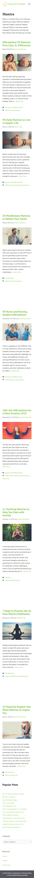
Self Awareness (16, 281)
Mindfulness (25, 185)
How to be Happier (8, 803)
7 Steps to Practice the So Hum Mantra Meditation (16, 612)
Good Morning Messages (9, 800)
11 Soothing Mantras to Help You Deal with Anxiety (15, 512)
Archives (5, 861)
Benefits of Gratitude (8, 797)
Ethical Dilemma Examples (10, 815)
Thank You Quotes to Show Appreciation (14, 821)
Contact (4, 856)
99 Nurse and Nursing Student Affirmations (14, 313)
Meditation (15, 676)
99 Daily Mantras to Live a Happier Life (16, 121)
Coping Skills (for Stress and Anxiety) (13, 818)
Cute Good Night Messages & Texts (13, 812)
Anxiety (8, 577)
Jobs (16, 380)
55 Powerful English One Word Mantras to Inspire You (16, 710)
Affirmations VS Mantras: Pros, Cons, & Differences (16, 44)
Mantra (17, 110)
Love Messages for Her (9, 806)
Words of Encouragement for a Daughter (14, 809)
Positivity (5, 479)
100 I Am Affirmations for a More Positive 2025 (16, 412)
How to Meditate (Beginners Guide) (13, 794)
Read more (19, 101)
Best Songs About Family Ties (11, 827)
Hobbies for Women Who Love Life (13, 824)
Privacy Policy (6, 865)
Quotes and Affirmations (14, 107)
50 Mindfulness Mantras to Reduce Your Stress (16, 217)
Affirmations (9, 110)
